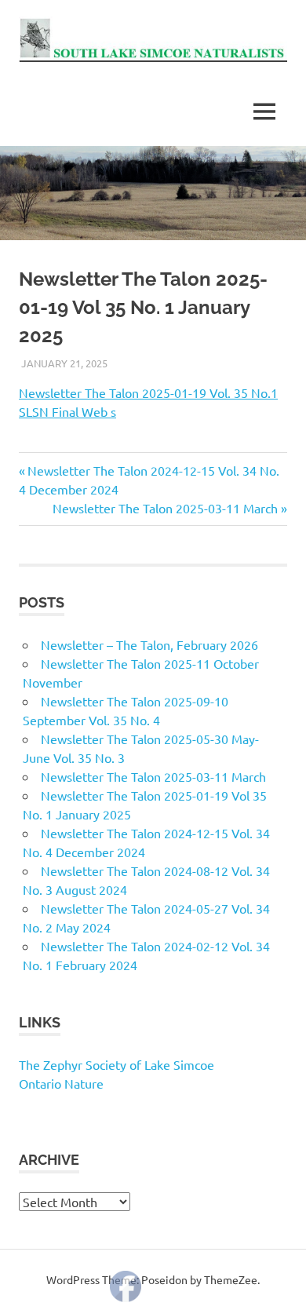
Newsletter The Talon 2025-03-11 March (165, 508)
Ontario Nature (61, 1083)
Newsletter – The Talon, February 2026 (149, 644)
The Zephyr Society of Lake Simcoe (116, 1064)
